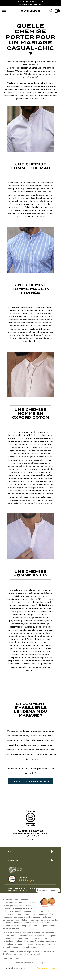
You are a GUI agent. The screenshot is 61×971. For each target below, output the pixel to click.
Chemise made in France (43, 89)
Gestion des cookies (11, 959)
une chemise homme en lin (30, 573)
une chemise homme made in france (30, 289)
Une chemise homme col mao (30, 166)
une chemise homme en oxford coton (30, 413)
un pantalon (21, 667)
